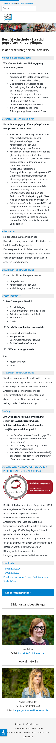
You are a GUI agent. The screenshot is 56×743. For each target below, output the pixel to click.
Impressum (43, 732)
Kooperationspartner (18, 592)
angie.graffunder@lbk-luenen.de (31, 710)
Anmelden (28, 736)
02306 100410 (9, 3)
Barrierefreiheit (14, 732)
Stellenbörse (9, 581)
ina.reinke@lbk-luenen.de (31, 653)
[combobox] (18, 8)
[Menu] (51, 17)
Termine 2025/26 (12, 568)
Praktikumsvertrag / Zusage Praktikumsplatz (26, 577)
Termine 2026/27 (12, 572)
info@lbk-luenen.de (25, 3)
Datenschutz (30, 732)
